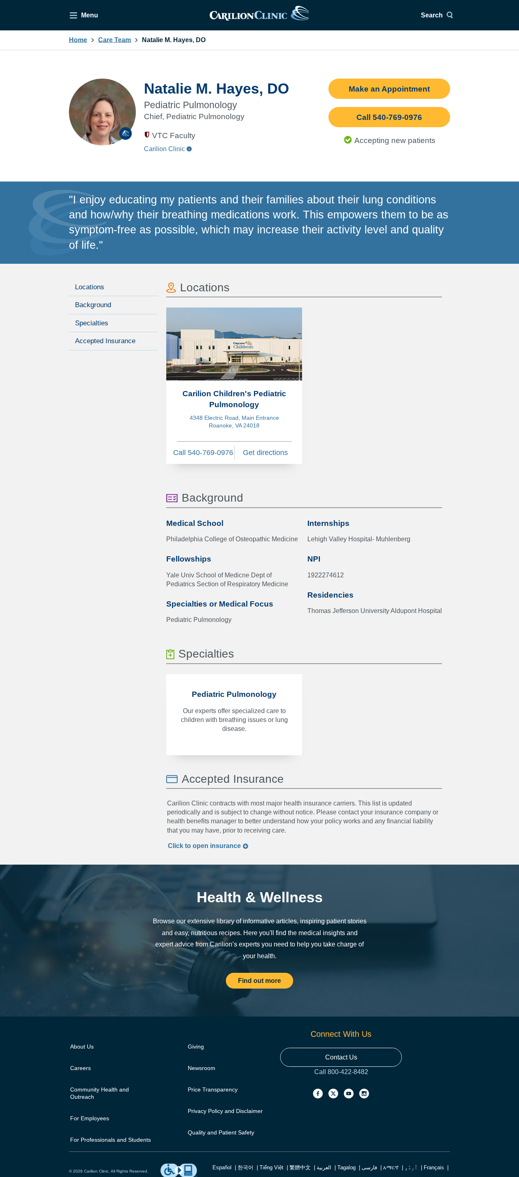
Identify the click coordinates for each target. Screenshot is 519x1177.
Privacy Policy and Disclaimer (225, 1111)
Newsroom (201, 1068)
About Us (82, 1046)
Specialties (91, 323)
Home (78, 40)
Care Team (114, 40)
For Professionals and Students (110, 1139)
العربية (324, 1167)
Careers (80, 1068)
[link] (259, 15)
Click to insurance (205, 845)
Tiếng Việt (271, 1167)
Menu (89, 15)
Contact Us (341, 1057)
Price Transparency (213, 1089)
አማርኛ (391, 1167)
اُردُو (411, 1167)
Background (93, 305)
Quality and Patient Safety (221, 1132)
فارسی (369, 1167)
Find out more (259, 980)
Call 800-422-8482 (341, 1080)
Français (434, 1167)
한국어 (245, 1167)
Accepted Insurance (105, 341)
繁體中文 (300, 1167)
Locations (89, 287)
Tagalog (346, 1167)
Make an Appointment (389, 89)
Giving (196, 1046)
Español (222, 1167)
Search (432, 15)
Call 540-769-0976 (389, 117)
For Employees (89, 1118)
